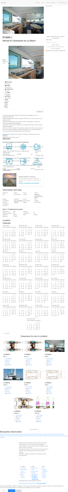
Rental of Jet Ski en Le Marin (36, 435)
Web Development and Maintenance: (32, 483)
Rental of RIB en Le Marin (53, 434)
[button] (39, 111)
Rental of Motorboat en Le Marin (24, 434)
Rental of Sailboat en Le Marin (40, 434)
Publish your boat (51, 2)
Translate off (40, 111)
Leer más (5, 134)
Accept (4, 490)
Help (43, 2)
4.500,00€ (16, 199)
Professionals (35, 471)
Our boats (3, 2)
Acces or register (62, 2)
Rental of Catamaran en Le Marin (8, 434)
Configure (18, 490)
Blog (22, 474)
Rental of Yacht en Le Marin (49, 435)
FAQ (43, 468)
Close (11, 490)
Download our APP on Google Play (35, 477)
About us (23, 472)
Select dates (49, 39)
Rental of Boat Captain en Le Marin (20, 435)
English (38, 2)
